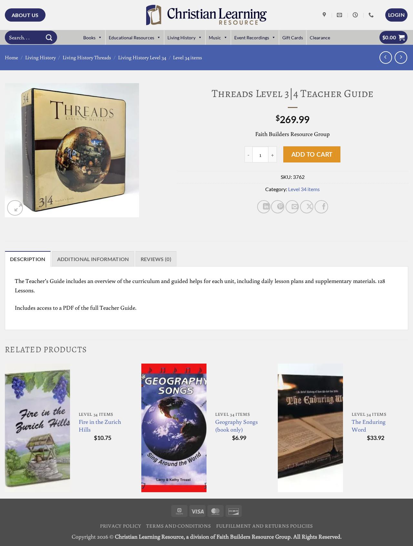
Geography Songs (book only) (236, 425)
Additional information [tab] (93, 259)
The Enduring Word (369, 425)
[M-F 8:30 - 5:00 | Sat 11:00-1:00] (356, 15)
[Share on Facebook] (321, 206)
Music (215, 37)
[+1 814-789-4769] (371, 15)
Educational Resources (131, 37)
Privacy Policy (120, 525)
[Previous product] (401, 57)
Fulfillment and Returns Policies (264, 525)
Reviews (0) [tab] (156, 259)
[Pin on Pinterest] (277, 206)
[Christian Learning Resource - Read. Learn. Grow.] (206, 15)
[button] (396, 14)
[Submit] (49, 37)
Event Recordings (251, 37)
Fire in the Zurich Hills (100, 425)
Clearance (320, 37)
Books (89, 37)
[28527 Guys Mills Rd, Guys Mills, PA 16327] (325, 15)
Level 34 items (187, 57)
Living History (181, 37)
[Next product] (385, 57)
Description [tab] (27, 259)
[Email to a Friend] (292, 206)
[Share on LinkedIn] (263, 206)
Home (11, 57)
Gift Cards (292, 37)
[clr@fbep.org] (340, 15)
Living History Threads (87, 57)
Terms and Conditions (178, 525)
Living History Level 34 (142, 57)
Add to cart (312, 154)
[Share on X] (306, 206)
